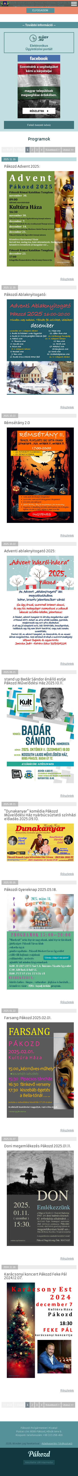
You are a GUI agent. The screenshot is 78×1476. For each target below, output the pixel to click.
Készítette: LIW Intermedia (39, 1462)
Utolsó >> (68, 149)
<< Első (7, 149)
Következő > (53, 149)
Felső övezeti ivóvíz (39, 124)
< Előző (19, 149)
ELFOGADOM (40, 10)
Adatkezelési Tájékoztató (57, 1443)
